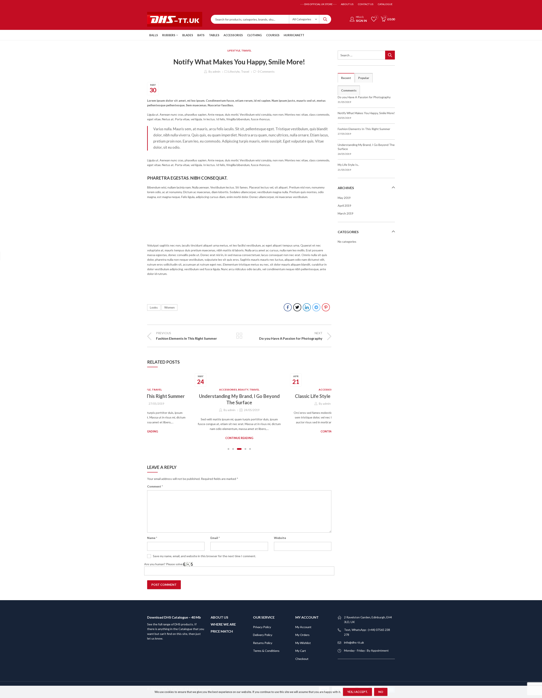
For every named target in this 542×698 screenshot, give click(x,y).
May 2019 (344, 197)
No (380, 692)
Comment (155, 480)
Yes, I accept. (357, 692)
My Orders (302, 628)
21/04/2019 (252, 403)
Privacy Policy (262, 620)
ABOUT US (219, 611)
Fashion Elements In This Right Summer (364, 129)
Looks (154, 307)
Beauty (148, 389)
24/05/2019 (156, 410)
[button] (228, 442)
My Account (303, 620)
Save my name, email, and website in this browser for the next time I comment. (204, 549)
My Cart (300, 644)
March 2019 (345, 213)
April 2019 (344, 205)
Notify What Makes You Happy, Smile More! (366, 113)
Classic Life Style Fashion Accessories (239, 396)
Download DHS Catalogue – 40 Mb (174, 611)
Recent (346, 78)
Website (280, 531)
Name (152, 531)
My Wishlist (303, 636)
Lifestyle (233, 50)
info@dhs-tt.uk (354, 636)
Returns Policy (262, 636)
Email (215, 531)
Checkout (301, 652)
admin (216, 71)
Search (325, 19)
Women (169, 307)
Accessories (232, 389)
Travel (246, 50)
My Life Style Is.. (348, 164)
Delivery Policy (262, 628)
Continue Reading (239, 431)
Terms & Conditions (266, 644)
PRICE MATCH (222, 625)
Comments (349, 90)
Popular (363, 78)
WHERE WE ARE (223, 618)
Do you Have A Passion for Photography (364, 97)
